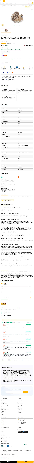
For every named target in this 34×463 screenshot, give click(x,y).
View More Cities (4, 441)
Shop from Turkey (28, 450)
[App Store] (20, 432)
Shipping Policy (3, 411)
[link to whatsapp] (14, 25)
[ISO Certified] (9, 446)
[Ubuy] (3, 1)
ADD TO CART (9, 461)
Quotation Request (4, 403)
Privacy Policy (11, 456)
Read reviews (29, 322)
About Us (2, 400)
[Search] (32, 3)
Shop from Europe (4, 451)
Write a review (4, 303)
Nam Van (2, 438)
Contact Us (3, 402)
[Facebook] (2, 458)
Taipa (2, 429)
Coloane (2, 431)
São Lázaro (3, 435)
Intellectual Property (4, 405)
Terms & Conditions (5, 456)
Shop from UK (9, 450)
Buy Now (13, 77)
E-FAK (2, 6)
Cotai (2, 432)
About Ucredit (20, 408)
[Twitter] (7, 458)
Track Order (3, 408)
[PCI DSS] (3, 446)
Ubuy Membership (4, 414)
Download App (20, 400)
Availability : (3, 45)
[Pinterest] (9, 458)
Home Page (2, 5)
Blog (18, 411)
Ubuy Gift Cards (20, 409)
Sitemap (2, 406)
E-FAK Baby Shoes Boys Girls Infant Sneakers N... (25, 5)
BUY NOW (25, 461)
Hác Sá (2, 434)
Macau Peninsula (4, 440)
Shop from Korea (21, 450)
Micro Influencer (3, 412)
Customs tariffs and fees (5, 409)
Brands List (19, 402)
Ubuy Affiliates (20, 412)
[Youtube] (5, 458)
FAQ (18, 406)
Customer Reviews (21, 403)
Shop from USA (4, 450)
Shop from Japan (15, 450)
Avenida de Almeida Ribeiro (5, 437)
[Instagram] (3, 458)
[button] (27, 1)
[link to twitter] (19, 25)
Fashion (6, 5)
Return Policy (20, 405)
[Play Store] (25, 432)
